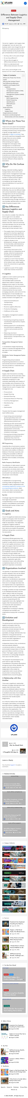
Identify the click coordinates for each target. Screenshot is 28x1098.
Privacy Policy (23, 1087)
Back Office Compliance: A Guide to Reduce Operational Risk (13, 800)
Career (11, 974)
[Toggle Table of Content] (22, 75)
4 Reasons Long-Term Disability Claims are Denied (14, 994)
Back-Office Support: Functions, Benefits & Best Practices (12, 829)
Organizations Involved (10, 113)
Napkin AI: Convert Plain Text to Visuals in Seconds (17, 1034)
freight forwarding (15, 134)
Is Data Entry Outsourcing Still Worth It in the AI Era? (12, 816)
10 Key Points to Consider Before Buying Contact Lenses (17, 939)
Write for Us (14, 1089)
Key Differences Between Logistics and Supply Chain (11, 84)
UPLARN (7, 24)
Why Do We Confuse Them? (11, 81)
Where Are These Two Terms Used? (12, 78)
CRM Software (11, 103)
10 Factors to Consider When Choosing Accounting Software (12, 784)
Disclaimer (16, 1087)
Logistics (7, 87)
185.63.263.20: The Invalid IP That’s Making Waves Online (14, 1010)
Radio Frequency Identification (12, 101)
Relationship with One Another (14, 116)
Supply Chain (9, 96)
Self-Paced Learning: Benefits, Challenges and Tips (16, 955)
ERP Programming (12, 98)
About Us (3, 1087)
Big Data (9, 105)
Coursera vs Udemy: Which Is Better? (16, 1059)
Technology (6, 1006)
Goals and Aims (7, 107)
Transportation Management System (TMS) (15, 90)
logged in (13, 765)
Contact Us (9, 1087)
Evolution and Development (11, 115)
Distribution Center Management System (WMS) (15, 93)
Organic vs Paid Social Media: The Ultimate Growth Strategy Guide (17, 931)
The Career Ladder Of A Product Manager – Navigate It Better (14, 979)
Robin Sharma (9, 832)
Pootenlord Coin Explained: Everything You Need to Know (17, 923)
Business (14, 10)
